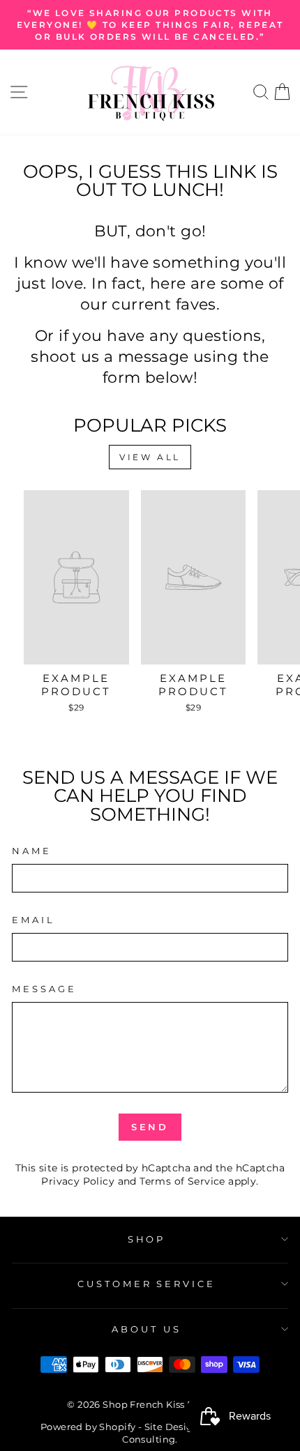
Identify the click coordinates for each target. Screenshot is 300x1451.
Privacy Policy (77, 1181)
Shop (147, 1239)
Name (32, 850)
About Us (146, 1329)
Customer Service (146, 1283)
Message (44, 988)
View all (150, 457)
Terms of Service (182, 1181)
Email (33, 919)
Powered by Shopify (87, 1427)
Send (150, 1126)
